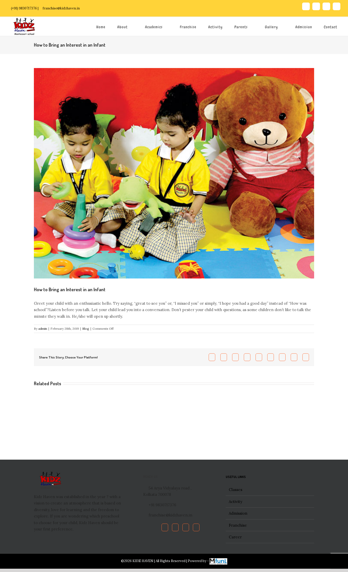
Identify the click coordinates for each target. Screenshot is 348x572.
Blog (85, 328)
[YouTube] (185, 527)
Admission (238, 513)
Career (235, 537)
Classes (235, 489)
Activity (235, 501)
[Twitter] (175, 527)
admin (42, 328)
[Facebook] (165, 527)
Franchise (238, 525)
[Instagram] (196, 527)
